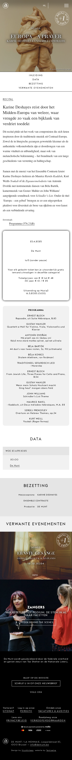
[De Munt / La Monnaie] (5, 741)
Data (36, 79)
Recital (8, 99)
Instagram (24, 697)
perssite (26, 711)
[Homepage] (5, 5)
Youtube (40, 697)
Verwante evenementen (36, 87)
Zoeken (59, 5)
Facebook (16, 697)
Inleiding (36, 75)
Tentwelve (51, 750)
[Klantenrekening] (52, 5)
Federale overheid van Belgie (24, 667)
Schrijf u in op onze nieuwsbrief (36, 683)
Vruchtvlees (27, 750)
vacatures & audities (53, 711)
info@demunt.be (39, 744)
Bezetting (36, 83)
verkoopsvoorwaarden (48, 720)
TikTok (32, 697)
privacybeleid (16, 720)
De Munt (15, 465)
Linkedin (55, 697)
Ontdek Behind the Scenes (36, 622)
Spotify (47, 697)
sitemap (8, 711)
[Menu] (66, 5)
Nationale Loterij (43, 667)
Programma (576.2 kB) (22, 223)
